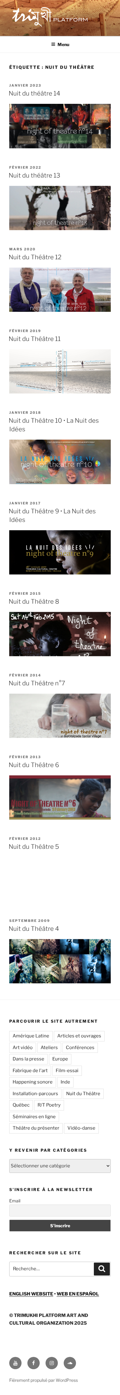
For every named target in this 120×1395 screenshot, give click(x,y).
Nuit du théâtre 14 (34, 93)
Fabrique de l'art (30, 1070)
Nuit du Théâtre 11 (35, 339)
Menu (63, 44)
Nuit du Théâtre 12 (35, 257)
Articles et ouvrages (79, 1036)
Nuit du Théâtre (83, 1093)
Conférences (80, 1047)
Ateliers (49, 1047)
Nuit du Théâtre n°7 (37, 683)
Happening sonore (33, 1082)
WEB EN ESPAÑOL (78, 1294)
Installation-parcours (35, 1093)
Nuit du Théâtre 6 (34, 765)
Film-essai (67, 1070)
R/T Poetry (49, 1105)
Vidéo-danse (81, 1128)
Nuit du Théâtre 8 (34, 601)
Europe (60, 1059)
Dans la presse (28, 1059)
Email (14, 1200)
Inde (65, 1082)
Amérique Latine (31, 1036)
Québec (21, 1105)
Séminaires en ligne (34, 1116)
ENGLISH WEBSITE (31, 1294)
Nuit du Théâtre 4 (34, 928)
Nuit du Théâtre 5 (34, 846)
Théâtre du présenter (36, 1128)
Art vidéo (23, 1047)
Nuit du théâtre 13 (34, 175)
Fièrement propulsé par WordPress (43, 1380)
